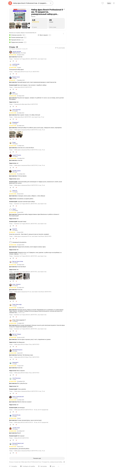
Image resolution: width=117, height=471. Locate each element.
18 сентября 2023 (21, 174)
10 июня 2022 (20, 232)
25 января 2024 (20, 95)
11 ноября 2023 (20, 145)
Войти (109, 3)
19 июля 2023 (20, 446)
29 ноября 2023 (20, 112)
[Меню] (113, 3)
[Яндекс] (10, 3)
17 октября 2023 (21, 158)
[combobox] (30, 3)
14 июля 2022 (20, 212)
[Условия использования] (63, 33)
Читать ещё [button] (23, 254)
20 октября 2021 (21, 431)
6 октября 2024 (20, 399)
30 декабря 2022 (21, 381)
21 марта (19, 67)
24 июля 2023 (20, 193)
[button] (12, 25)
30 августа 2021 (21, 337)
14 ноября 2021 (20, 307)
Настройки (43, 466)
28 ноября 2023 (20, 125)
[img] (12, 54)
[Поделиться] (64, 9)
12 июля (19, 418)
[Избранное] (102, 3)
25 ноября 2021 (20, 287)
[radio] (10, 61)
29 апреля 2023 (20, 54)
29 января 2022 (20, 264)
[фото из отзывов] (12, 134)
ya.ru (53, 466)
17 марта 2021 (20, 365)
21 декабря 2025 (21, 80)
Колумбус (14, 466)
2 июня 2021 (20, 353)
